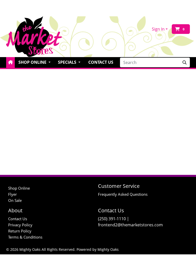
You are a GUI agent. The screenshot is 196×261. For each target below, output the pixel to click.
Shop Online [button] (32, 62)
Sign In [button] (158, 29)
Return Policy (19, 230)
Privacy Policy (20, 224)
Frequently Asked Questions (123, 194)
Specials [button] (67, 62)
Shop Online (19, 188)
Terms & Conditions (25, 237)
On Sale (15, 200)
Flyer (12, 194)
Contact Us (100, 62)
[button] (10, 62)
